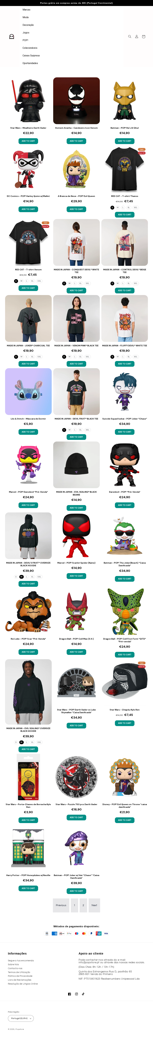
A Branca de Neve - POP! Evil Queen (76, 196)
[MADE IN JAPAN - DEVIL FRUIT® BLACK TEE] (76, 391)
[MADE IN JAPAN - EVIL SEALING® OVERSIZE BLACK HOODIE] (28, 692)
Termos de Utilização (19, 972)
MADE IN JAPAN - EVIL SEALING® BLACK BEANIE (76, 493)
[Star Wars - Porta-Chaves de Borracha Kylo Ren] (28, 777)
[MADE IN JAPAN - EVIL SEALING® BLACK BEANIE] (76, 465)
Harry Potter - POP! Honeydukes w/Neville (28, 875)
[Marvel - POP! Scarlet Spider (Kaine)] (76, 535)
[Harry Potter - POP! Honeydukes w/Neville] (28, 848)
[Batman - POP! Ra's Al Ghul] (124, 100)
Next (94, 905)
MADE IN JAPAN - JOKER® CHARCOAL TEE (28, 345)
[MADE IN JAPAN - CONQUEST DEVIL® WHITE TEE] (76, 242)
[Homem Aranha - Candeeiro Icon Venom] (76, 100)
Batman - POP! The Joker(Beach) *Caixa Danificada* (125, 564)
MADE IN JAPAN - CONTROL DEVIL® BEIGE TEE (124, 271)
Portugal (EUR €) (19, 1018)
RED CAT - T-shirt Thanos (124, 196)
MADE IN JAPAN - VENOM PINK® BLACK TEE (76, 345)
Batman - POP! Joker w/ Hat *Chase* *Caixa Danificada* (76, 876)
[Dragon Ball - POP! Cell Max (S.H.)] (76, 611)
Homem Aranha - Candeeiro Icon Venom (76, 128)
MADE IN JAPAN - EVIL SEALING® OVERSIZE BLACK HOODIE (28, 729)
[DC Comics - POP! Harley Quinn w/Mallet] (28, 169)
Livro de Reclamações (20, 980)
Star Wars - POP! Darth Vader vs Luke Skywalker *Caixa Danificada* (76, 711)
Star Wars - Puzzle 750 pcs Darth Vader (76, 804)
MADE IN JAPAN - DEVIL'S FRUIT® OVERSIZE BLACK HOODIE (28, 564)
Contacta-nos (15, 968)
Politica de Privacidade (20, 976)
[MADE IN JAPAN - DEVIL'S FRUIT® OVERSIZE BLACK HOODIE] (28, 535)
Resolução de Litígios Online (23, 984)
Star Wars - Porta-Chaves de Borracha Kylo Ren (28, 805)
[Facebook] (69, 994)
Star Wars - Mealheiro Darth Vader (28, 128)
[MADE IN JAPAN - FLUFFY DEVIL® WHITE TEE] (124, 318)
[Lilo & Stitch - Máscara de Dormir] (28, 391)
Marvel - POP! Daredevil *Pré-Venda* (28, 492)
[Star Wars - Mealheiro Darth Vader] (28, 100)
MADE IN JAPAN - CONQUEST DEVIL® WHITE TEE (76, 271)
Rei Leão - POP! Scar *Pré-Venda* (28, 638)
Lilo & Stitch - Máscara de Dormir (28, 418)
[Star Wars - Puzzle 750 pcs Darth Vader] (76, 777)
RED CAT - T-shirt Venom (28, 269)
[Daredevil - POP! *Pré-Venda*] (124, 465)
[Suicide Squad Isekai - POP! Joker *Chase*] (124, 391)
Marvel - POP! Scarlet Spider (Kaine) (76, 562)
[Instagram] (76, 994)
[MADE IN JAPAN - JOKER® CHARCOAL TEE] (28, 318)
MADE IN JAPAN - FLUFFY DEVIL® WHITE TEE (124, 345)
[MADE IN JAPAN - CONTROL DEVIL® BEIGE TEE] (124, 242)
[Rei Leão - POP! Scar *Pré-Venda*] (28, 611)
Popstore (20, 1029)
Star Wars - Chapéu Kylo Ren (125, 709)
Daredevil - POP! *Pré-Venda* (124, 492)
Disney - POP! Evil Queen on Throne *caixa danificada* (124, 805)
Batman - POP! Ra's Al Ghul (125, 128)
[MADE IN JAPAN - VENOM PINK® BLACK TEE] (76, 318)
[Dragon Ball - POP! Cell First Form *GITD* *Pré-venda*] (124, 611)
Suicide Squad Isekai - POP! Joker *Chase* (124, 418)
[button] (129, 36)
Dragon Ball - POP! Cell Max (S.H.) (76, 638)
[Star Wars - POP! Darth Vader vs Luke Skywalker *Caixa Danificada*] (76, 682)
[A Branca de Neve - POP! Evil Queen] (76, 169)
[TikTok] (83, 994)
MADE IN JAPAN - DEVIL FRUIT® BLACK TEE (76, 418)
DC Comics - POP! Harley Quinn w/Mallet (28, 196)
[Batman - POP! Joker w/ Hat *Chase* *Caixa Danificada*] (76, 848)
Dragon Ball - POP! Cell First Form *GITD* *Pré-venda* (124, 640)
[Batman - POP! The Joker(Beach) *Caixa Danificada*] (124, 535)
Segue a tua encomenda (21, 960)
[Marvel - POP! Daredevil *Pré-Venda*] (28, 465)
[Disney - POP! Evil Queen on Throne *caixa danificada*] (124, 777)
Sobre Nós (13, 964)
